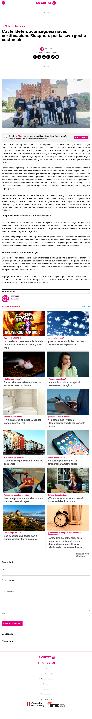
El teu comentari (8, 591)
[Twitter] (39, 57)
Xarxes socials (46, 694)
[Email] (57, 57)
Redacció (48, 49)
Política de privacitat (46, 674)
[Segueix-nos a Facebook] (38, 663)
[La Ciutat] (46, 3)
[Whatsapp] (48, 57)
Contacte (46, 689)
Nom (3, 569)
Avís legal (46, 669)
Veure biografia (15, 298)
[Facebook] (35, 57)
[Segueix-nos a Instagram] (48, 663)
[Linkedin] (44, 57)
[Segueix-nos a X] (43, 663)
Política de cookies (46, 679)
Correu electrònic (8, 580)
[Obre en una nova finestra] (36, 704)
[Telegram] (53, 57)
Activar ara (80, 137)
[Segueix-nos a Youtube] (53, 663)
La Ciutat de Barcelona (14, 26)
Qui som (46, 684)
